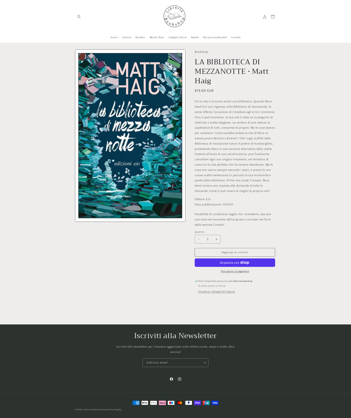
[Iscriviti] (204, 362)
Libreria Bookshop (92, 409)
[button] (79, 17)
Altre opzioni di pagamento (235, 271)
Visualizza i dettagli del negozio (216, 291)
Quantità (199, 232)
